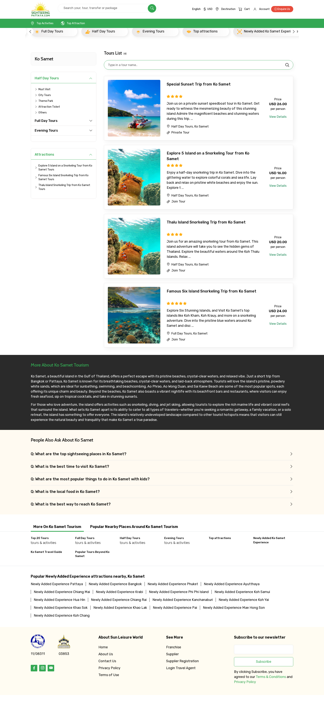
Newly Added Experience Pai (175, 608)
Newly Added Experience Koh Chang (62, 615)
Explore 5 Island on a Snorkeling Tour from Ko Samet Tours (65, 167)
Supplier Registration (182, 661)
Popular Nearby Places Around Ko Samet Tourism (134, 526)
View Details (277, 116)
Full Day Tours (46, 121)
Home (103, 647)
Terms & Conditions (271, 677)
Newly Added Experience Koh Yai (244, 600)
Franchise (173, 647)
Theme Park (45, 101)
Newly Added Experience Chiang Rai (119, 600)
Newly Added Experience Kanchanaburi (182, 600)
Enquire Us (283, 9)
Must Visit (44, 89)
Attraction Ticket (49, 106)
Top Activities (45, 23)
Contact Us (107, 661)
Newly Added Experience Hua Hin (59, 600)
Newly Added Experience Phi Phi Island (179, 592)
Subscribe (263, 662)
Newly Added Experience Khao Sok (61, 608)
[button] (30, 31)
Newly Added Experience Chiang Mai (62, 592)
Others (42, 112)
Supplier (172, 654)
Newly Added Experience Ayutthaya (232, 584)
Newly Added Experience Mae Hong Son (234, 608)
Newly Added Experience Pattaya (57, 584)
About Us (105, 654)
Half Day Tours (47, 78)
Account (264, 9)
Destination (228, 9)
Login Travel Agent (181, 668)
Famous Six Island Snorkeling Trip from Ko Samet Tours (63, 177)
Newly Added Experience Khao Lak (120, 608)
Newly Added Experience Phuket (173, 584)
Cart (247, 9)
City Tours (44, 95)
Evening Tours (46, 130)
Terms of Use (108, 675)
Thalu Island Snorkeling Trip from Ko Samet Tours (64, 187)
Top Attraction (76, 23)
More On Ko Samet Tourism (57, 526)
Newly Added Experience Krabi (119, 592)
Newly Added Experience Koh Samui (242, 592)
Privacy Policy (109, 668)
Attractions (44, 154)
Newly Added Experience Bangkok (115, 584)
